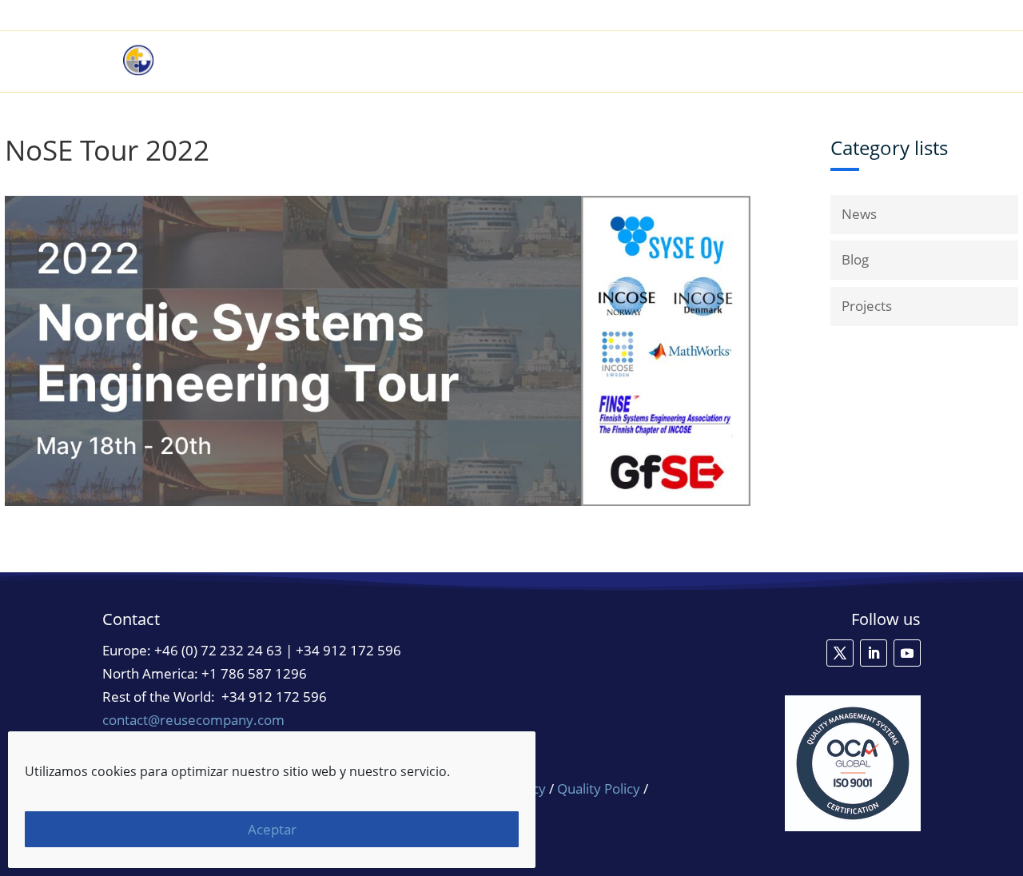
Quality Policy (600, 788)
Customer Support (843, 16)
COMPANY (856, 61)
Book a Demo (733, 16)
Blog (855, 259)
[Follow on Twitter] (840, 653)
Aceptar (272, 829)
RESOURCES (763, 61)
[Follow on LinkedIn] (873, 653)
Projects (867, 306)
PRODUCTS (585, 61)
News (859, 214)
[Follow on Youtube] (907, 653)
